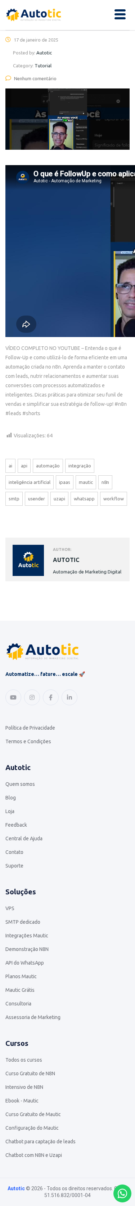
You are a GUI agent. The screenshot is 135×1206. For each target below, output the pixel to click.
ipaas (64, 482)
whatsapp (84, 498)
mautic (86, 482)
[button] (120, 15)
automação (48, 465)
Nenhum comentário (35, 78)
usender (36, 498)
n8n (105, 482)
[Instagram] (32, 697)
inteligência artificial (29, 482)
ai (10, 465)
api (24, 465)
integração (79, 465)
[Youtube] (13, 697)
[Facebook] (51, 697)
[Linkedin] (69, 697)
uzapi (59, 498)
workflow (113, 498)
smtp (14, 498)
